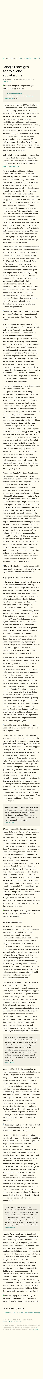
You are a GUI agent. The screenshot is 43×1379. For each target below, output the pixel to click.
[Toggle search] (39, 58)
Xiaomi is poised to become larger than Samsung (22, 1313)
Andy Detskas (9, 1062)
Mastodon (12, 1322)
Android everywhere (11, 166)
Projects (27, 58)
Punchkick (7, 81)
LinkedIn (19, 1322)
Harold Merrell (10, 1227)
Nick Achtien (9, 822)
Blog (20, 58)
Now (35, 58)
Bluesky (5, 1322)
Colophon (36, 1329)
